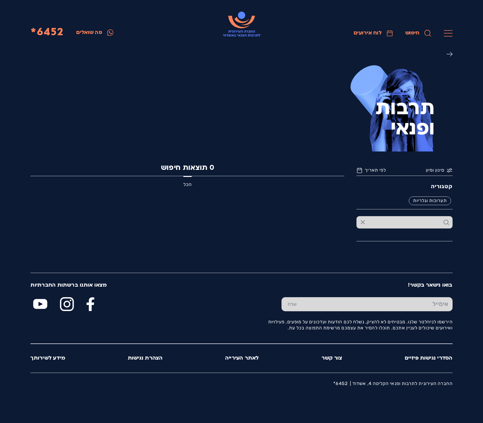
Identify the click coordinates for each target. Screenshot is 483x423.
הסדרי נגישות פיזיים (429, 358)
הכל (187, 184)
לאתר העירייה (242, 358)
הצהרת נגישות (145, 358)
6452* (46, 32)
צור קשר (331, 358)
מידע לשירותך (47, 358)
